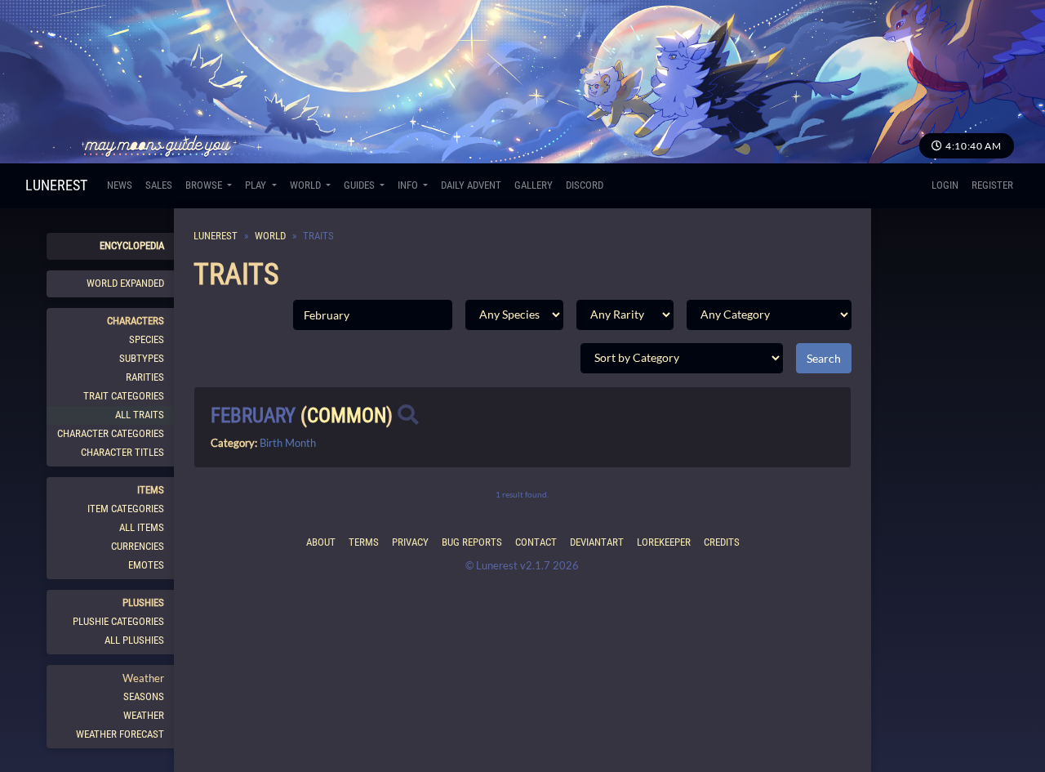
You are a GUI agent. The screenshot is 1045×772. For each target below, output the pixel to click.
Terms (364, 542)
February (253, 415)
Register (992, 185)
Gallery (533, 185)
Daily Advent (471, 185)
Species (146, 339)
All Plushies (134, 640)
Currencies (137, 546)
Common (346, 415)
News (119, 185)
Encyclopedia (132, 245)
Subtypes (141, 358)
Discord (584, 185)
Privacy (410, 542)
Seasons (143, 696)
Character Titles (122, 452)
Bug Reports (472, 542)
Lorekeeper (664, 542)
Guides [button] (360, 185)
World (270, 236)
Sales (158, 185)
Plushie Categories (118, 621)
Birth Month (288, 442)
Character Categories (110, 433)
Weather (143, 715)
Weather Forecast (120, 734)
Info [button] (409, 185)
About (321, 542)
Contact (536, 542)
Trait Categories (123, 396)
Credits (722, 542)
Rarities (145, 377)
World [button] (306, 185)
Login (945, 185)
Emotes (146, 565)
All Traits (139, 414)
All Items (141, 527)
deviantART (597, 542)
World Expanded (125, 283)
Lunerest (56, 185)
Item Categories (125, 508)
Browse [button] (205, 185)
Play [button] (257, 185)
